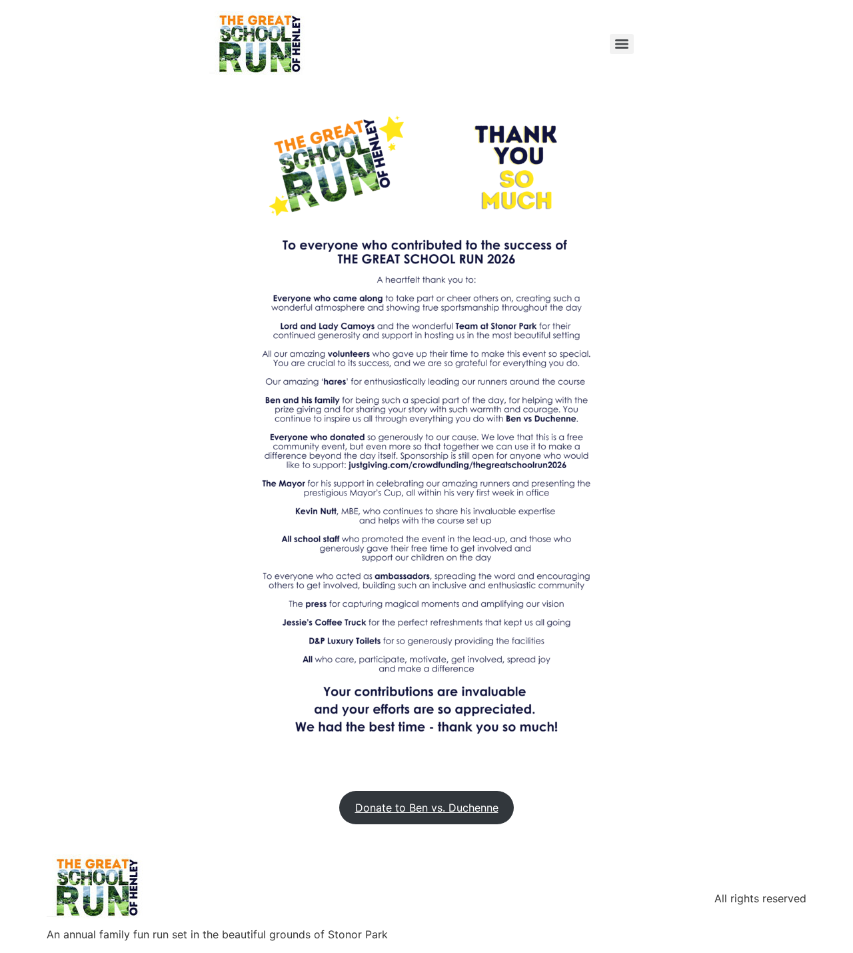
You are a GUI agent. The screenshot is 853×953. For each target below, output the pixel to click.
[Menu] (622, 44)
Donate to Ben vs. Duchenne (426, 807)
